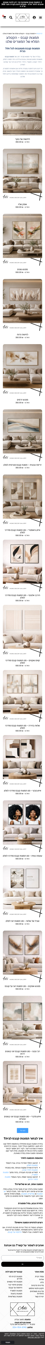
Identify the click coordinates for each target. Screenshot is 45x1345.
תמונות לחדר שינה (30, 1170)
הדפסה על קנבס (15, 1232)
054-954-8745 (20, 1327)
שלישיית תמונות (27, 1194)
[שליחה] (22, 1264)
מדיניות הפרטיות (34, 1337)
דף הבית (39, 33)
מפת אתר (39, 1271)
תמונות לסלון (32, 1165)
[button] (40, 17)
